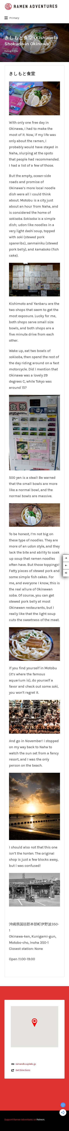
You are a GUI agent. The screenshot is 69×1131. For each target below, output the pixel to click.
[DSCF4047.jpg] (34, 889)
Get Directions (23, 1070)
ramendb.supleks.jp (26, 1064)
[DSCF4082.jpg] (34, 806)
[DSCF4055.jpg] (34, 279)
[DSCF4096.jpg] (34, 716)
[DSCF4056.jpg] (34, 432)
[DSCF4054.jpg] (34, 644)
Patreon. (41, 1119)
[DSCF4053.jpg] (34, 515)
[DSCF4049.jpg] (34, 98)
